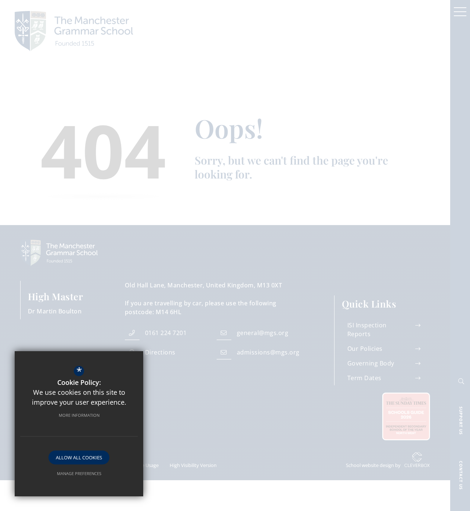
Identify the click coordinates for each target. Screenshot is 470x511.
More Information (79, 415)
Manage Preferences (79, 473)
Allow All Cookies (79, 457)
